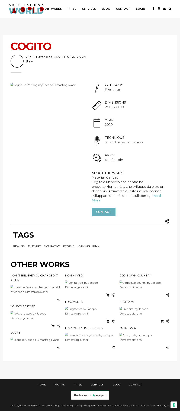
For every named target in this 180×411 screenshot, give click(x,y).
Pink (95, 246)
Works (59, 384)
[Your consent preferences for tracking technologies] (174, 404)
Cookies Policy (66, 405)
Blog (116, 384)
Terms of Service (98, 405)
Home (42, 384)
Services (97, 384)
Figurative (52, 246)
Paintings (113, 89)
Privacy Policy (82, 405)
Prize (78, 384)
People (69, 246)
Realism (19, 246)
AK (168, 405)
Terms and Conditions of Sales (123, 405)
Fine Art (35, 246)
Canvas (84, 246)
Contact (103, 212)
